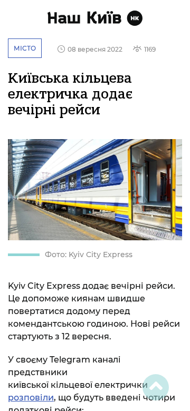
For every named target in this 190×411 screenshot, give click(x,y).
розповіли (31, 398)
